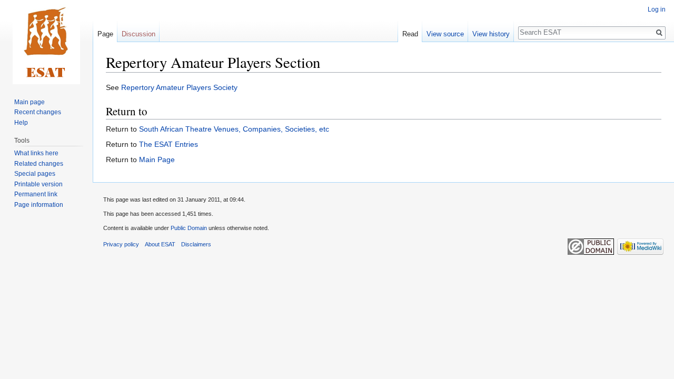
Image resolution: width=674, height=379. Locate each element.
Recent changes (37, 112)
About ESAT (160, 244)
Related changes (38, 163)
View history (491, 34)
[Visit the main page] (46, 42)
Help (21, 122)
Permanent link (35, 194)
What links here (36, 153)
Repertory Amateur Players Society (179, 87)
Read (410, 34)
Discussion (138, 34)
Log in (657, 9)
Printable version (38, 184)
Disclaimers (196, 244)
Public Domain (189, 228)
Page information (38, 204)
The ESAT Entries (168, 144)
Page (105, 34)
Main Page (157, 159)
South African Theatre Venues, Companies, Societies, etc (234, 129)
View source (445, 34)
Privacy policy (121, 244)
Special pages (34, 173)
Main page (29, 102)
